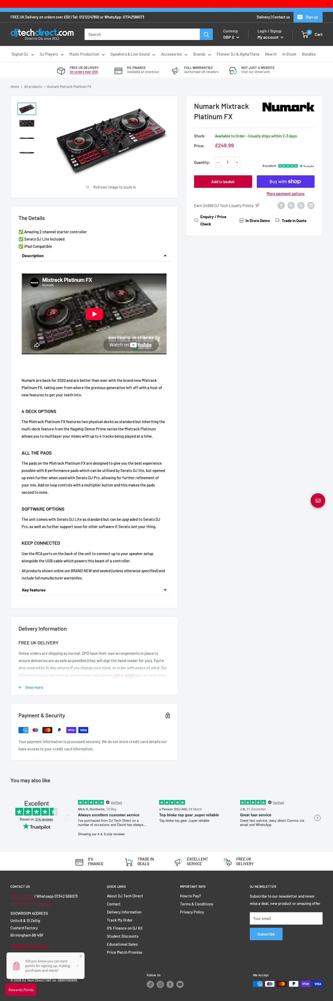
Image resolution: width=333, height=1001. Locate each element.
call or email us (126, 675)
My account (268, 37)
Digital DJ (20, 54)
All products (33, 86)
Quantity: (202, 162)
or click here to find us (29, 945)
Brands (199, 54)
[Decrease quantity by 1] (217, 162)
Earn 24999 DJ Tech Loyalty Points (223, 205)
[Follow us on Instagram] (160, 984)
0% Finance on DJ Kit (125, 928)
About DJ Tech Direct (125, 895)
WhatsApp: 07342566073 (124, 17)
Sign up (312, 17)
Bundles (309, 54)
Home (14, 86)
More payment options (285, 193)
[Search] (206, 34)
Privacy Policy (192, 912)
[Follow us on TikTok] (150, 984)
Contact (114, 904)
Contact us (281, 17)
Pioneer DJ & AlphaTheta (238, 54)
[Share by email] (311, 205)
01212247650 (89, 17)
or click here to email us (30, 903)
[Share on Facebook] (281, 205)
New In (271, 54)
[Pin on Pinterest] (291, 205)
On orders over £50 (84, 72)
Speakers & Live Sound (130, 54)
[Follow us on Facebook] (170, 984)
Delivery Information (124, 912)
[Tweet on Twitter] (301, 205)
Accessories (171, 54)
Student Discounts (122, 936)
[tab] (94, 256)
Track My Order (120, 920)
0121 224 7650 (21, 896)
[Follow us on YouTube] (180, 984)
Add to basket (223, 181)
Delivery (263, 17)
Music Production (84, 54)
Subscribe (266, 934)
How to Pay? (190, 895)
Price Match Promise (124, 952)
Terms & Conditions (196, 904)
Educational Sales (122, 944)
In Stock (289, 54)
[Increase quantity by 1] (237, 162)
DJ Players (49, 54)
